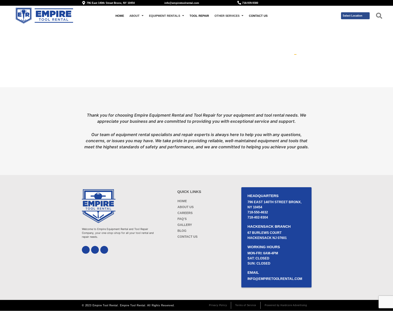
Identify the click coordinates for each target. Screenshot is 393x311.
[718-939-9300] (239, 3)
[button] (379, 16)
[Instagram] (95, 250)
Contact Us (258, 15)
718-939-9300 (250, 3)
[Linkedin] (86, 250)
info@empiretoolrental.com (181, 3)
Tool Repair (199, 15)
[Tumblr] (104, 250)
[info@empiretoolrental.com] (161, 3)
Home (119, 15)
